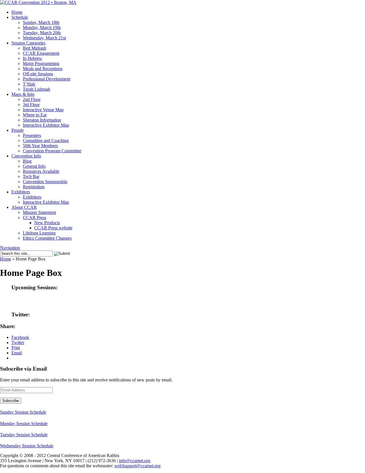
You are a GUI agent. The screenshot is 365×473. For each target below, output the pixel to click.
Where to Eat (34, 114)
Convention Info (26, 155)
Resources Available (41, 171)
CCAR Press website (53, 227)
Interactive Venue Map (43, 109)
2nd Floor (31, 99)
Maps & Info (23, 94)
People (17, 130)
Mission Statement (39, 212)
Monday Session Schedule (24, 423)
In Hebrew (32, 58)
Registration (33, 186)
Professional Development (46, 78)
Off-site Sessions (38, 73)
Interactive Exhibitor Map (46, 125)
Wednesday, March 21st (44, 37)
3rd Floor (31, 104)
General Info (34, 166)
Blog (27, 161)
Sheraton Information (42, 120)
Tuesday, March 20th (42, 32)
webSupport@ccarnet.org (137, 465)
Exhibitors (20, 191)
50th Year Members (40, 145)
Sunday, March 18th (41, 22)
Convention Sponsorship (45, 181)
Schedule (19, 17)
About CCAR (24, 207)
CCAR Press (34, 217)
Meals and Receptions (42, 68)
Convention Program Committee (52, 150)
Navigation (10, 247)
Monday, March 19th (42, 27)
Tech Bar (31, 176)
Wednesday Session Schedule (26, 445)
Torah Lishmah (36, 89)
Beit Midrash (34, 48)
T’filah (29, 84)
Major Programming (41, 63)
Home (17, 12)
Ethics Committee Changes (47, 238)
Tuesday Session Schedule (24, 434)
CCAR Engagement (41, 53)
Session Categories (28, 43)
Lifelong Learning (39, 233)
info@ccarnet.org (134, 460)
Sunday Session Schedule (23, 412)
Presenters (32, 135)
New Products (47, 222)
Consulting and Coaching (46, 140)
